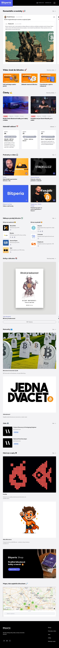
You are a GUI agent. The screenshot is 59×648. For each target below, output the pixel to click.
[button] (54, 2)
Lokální (5, 116)
